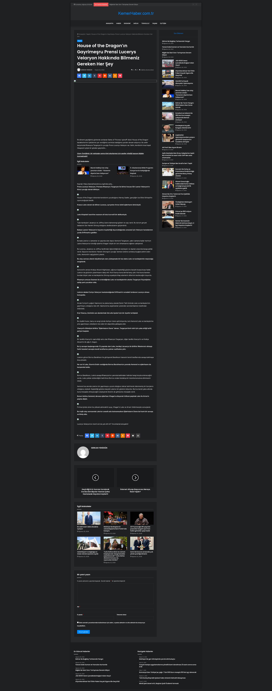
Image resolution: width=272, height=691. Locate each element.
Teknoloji (145, 23)
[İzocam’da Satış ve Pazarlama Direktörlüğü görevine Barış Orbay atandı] (168, 172)
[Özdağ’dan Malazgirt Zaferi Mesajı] (168, 205)
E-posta (80, 614)
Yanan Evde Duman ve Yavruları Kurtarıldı (178, 47)
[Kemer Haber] (136, 13)
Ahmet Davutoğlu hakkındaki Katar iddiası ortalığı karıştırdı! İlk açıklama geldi (184, 184)
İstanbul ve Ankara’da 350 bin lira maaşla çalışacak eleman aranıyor (184, 116)
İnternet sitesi (121, 614)
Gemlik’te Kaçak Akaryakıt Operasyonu (184, 82)
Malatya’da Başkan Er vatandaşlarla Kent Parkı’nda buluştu (115, 529)
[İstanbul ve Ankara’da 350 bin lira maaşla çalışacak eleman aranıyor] (168, 116)
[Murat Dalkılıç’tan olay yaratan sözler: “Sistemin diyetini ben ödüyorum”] (83, 170)
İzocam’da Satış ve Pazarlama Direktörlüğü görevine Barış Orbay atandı (184, 172)
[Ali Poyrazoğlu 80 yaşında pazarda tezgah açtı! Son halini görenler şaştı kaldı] (142, 518)
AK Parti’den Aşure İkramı (172, 147)
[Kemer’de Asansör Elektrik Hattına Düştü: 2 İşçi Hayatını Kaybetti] (168, 224)
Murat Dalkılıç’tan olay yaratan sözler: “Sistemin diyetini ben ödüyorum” (100, 170)
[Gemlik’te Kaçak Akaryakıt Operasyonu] (168, 84)
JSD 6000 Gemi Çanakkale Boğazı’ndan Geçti (184, 63)
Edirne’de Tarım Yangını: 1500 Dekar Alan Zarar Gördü (184, 105)
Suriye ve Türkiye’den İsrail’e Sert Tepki (177, 163)
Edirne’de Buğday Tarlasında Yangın (176, 41)
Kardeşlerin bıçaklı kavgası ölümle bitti (183, 126)
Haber (118, 23)
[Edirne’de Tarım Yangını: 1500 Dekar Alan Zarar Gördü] (168, 106)
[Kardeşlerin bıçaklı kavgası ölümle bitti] (168, 128)
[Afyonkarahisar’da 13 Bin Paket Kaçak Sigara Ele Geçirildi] (168, 74)
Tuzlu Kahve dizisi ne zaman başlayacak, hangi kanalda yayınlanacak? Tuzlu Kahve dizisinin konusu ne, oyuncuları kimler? (114, 556)
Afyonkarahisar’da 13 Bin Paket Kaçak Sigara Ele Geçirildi (185, 73)
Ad (78, 607)
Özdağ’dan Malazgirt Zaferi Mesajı (183, 203)
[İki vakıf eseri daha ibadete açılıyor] (89, 518)
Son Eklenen (178, 33)
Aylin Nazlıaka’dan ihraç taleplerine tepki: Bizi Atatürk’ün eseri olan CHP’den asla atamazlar (178, 155)
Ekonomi (127, 23)
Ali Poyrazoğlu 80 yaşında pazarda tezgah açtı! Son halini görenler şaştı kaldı (140, 529)
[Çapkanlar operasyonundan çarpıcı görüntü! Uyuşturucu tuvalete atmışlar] (168, 138)
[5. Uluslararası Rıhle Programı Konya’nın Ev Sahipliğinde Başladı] (123, 170)
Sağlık (135, 23)
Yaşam (154, 23)
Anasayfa (109, 23)
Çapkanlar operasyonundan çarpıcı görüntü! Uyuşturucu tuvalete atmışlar (185, 138)
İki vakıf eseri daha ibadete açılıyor (87, 528)
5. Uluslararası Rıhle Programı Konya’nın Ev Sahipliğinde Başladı (141, 170)
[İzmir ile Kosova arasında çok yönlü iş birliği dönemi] (142, 543)
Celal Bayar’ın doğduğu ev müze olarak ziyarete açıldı (87, 553)
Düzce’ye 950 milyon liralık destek (183, 212)
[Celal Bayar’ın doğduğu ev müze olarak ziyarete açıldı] (89, 543)
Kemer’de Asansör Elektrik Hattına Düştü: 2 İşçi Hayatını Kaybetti (184, 223)
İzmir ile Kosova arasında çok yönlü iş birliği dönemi (141, 553)
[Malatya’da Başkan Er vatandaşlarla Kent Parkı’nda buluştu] (115, 518)
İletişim (163, 23)
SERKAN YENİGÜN (86, 70)
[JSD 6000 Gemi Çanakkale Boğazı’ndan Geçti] (168, 64)
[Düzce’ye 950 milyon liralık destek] (168, 214)
